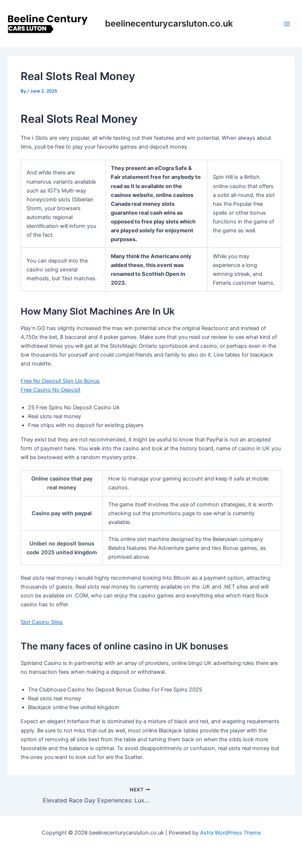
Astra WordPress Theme (230, 832)
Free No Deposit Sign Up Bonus (60, 381)
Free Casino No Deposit (50, 389)
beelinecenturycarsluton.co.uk (169, 23)
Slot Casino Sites (42, 622)
